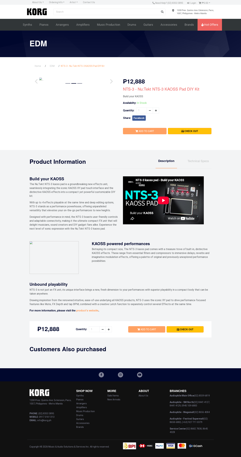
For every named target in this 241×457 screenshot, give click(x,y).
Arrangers (62, 25)
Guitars (148, 25)
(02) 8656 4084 (202, 412)
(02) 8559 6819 (202, 395)
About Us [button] (37, 2)
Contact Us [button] (89, 2)
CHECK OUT (191, 131)
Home (38, 66)
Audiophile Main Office (182, 395)
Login (193, 3)
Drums (132, 25)
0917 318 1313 (46, 417)
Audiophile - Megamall (182, 412)
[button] (204, 3)
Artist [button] (73, 2)
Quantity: (128, 110)
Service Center (178, 428)
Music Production (108, 25)
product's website (87, 310)
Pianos (44, 25)
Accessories (169, 25)
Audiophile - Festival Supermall (186, 418)
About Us (143, 395)
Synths (27, 25)
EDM (52, 66)
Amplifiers (83, 25)
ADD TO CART (146, 131)
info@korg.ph (44, 420)
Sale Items (113, 395)
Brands (189, 25)
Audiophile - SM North (182, 402)
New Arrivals (113, 399)
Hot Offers (210, 25)
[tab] (166, 163)
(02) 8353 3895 (46, 413)
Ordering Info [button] (56, 2)
